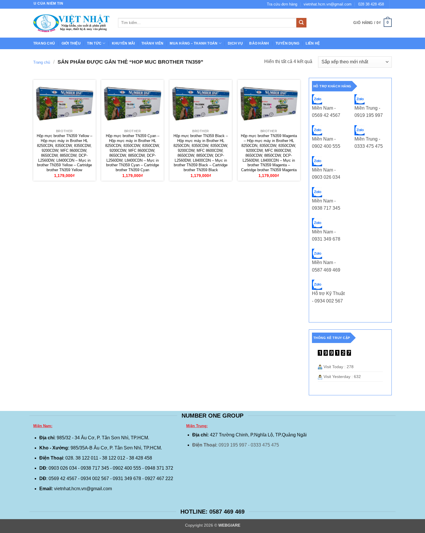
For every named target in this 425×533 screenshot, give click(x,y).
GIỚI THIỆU (71, 43)
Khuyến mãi (123, 43)
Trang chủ (44, 43)
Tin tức (94, 43)
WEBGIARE (229, 525)
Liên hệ (313, 43)
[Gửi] (301, 23)
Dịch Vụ (235, 43)
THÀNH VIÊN (152, 43)
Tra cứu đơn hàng (282, 4)
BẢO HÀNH (259, 43)
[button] (372, 23)
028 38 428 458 (371, 4)
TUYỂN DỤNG (287, 43)
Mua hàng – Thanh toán (193, 43)
